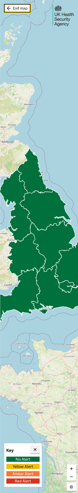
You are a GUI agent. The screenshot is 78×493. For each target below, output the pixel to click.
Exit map (20, 8)
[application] (39, 246)
